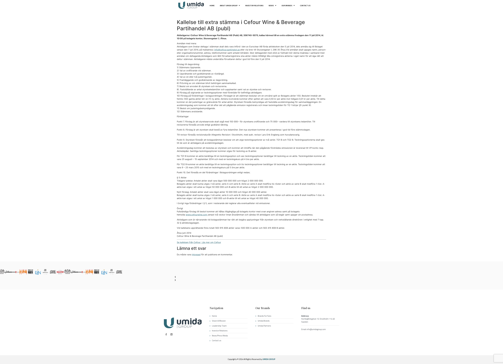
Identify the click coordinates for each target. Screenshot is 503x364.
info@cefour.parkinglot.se (227, 49)
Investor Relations (254, 5)
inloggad (196, 254)
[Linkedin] (171, 334)
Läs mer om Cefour (211, 242)
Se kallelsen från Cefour (189, 242)
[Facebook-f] (166, 334)
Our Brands (286, 5)
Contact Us (305, 5)
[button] (230, 5)
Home (212, 5)
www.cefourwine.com (197, 214)
